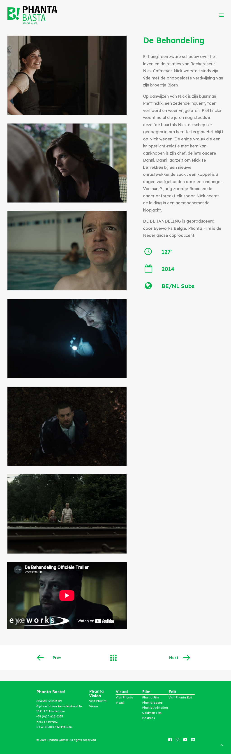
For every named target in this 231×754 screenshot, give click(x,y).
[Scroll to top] (221, 744)
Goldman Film (152, 712)
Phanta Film (150, 697)
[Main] (115, 658)
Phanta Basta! (152, 702)
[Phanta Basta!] (32, 15)
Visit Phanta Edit (180, 697)
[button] (170, 739)
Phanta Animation (155, 707)
